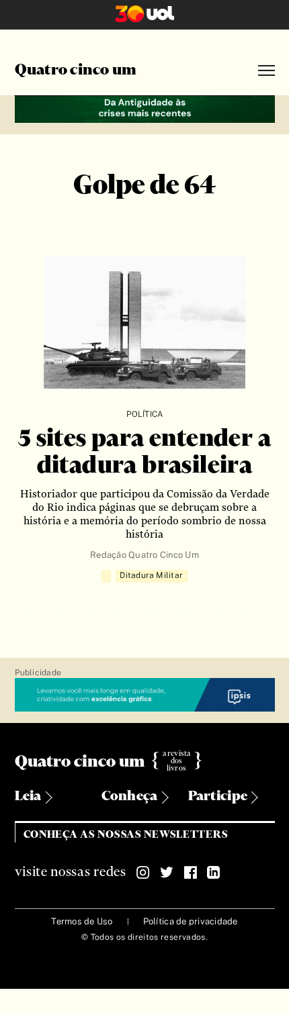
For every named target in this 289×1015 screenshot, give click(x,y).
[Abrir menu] (266, 71)
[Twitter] (166, 872)
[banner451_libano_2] (145, 107)
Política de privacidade (190, 921)
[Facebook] (190, 872)
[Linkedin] (213, 872)
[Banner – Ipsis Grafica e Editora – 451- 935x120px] (145, 695)
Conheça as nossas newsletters (126, 835)
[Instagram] (143, 872)
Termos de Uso (81, 921)
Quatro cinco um (76, 70)
